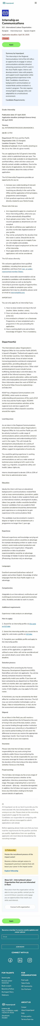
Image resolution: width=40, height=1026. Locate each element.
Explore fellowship (11, 871)
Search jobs (6, 978)
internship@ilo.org (17, 293)
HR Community (26, 986)
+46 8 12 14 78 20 (8, 1013)
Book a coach (6, 986)
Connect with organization (20, 907)
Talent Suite (25, 983)
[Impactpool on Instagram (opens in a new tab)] (29, 963)
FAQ (22, 1013)
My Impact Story (8, 992)
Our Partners (26, 989)
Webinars (5, 995)
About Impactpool (27, 1010)
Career (23, 1007)
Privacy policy (26, 1016)
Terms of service (27, 1019)
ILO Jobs (29, 634)
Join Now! (20, 947)
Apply (11, 45)
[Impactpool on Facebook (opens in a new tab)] (10, 963)
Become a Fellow (8, 989)
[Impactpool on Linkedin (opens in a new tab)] (20, 963)
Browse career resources (7, 982)
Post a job (24, 980)
